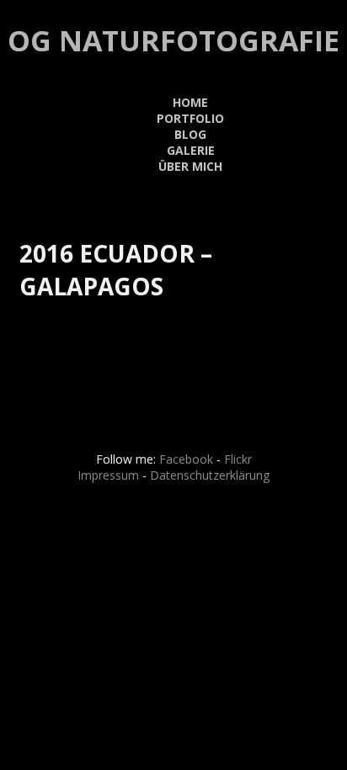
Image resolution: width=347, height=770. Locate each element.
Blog (190, 134)
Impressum (108, 475)
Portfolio (190, 118)
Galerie (191, 150)
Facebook (186, 459)
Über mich (190, 166)
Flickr (238, 459)
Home (190, 102)
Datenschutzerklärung (210, 475)
